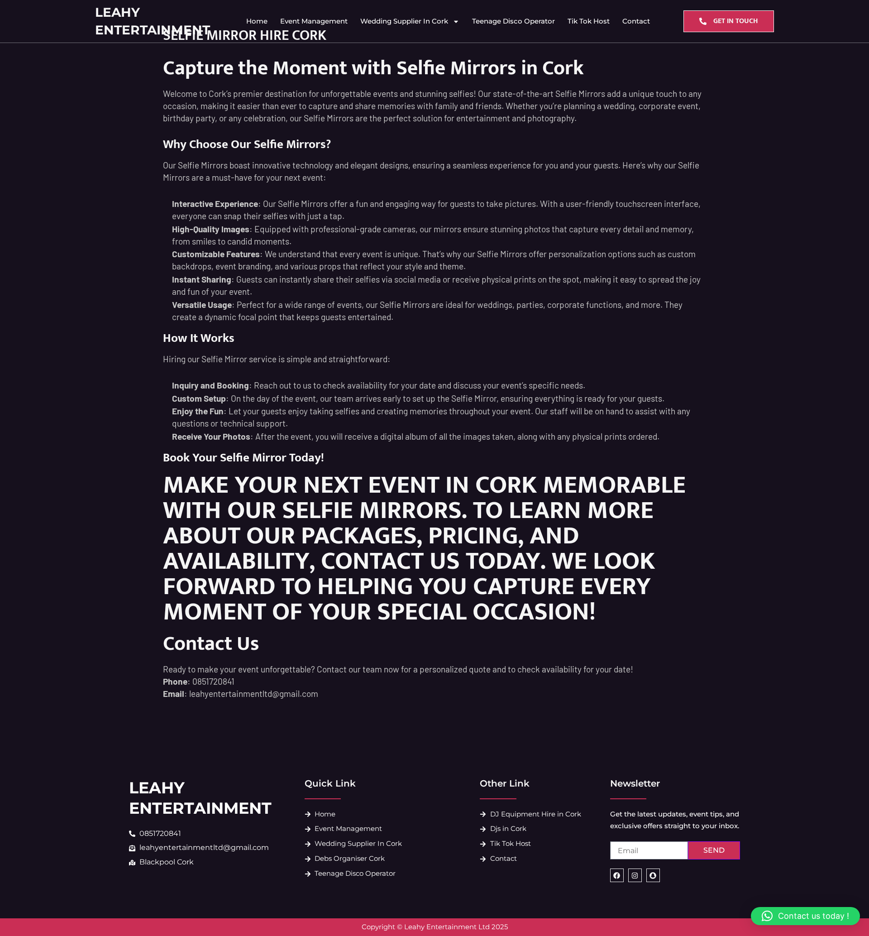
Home (256, 21)
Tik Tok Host (589, 21)
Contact (636, 21)
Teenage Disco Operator (513, 21)
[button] (805, 916)
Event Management (314, 21)
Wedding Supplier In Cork (404, 21)
